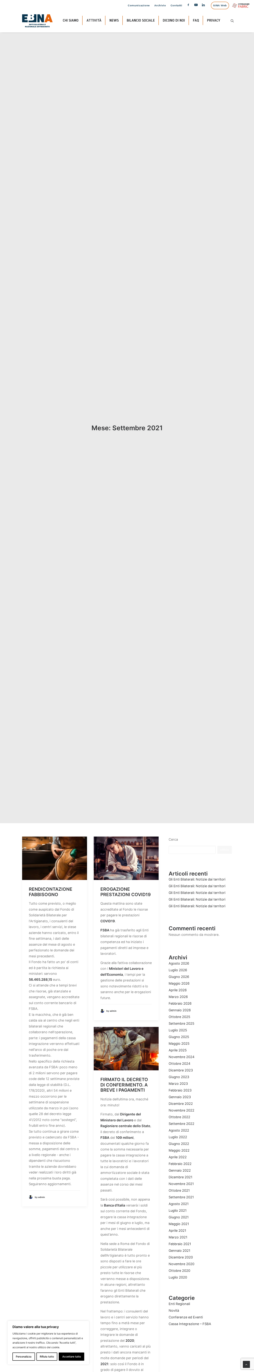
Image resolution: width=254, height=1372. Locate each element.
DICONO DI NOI (174, 20)
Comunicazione (139, 5)
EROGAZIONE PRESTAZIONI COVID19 (125, 891)
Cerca (173, 839)
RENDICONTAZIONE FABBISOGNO (50, 891)
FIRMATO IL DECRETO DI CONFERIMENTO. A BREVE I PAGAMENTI (124, 1085)
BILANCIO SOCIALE (141, 20)
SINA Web (220, 5)
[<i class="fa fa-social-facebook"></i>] (188, 5)
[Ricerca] (232, 20)
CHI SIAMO (71, 20)
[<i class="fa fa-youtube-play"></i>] (196, 5)
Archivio (160, 5)
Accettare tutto (71, 1356)
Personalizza (23, 1356)
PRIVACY (213, 20)
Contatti (176, 5)
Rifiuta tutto (47, 1356)
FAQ (196, 20)
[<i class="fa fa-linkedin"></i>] (205, 5)
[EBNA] (37, 20)
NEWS (114, 20)
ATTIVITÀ (94, 20)
